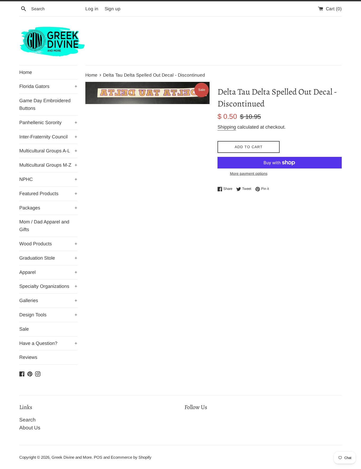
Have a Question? (48, 343)
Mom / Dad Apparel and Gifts (44, 225)
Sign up (113, 8)
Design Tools (48, 314)
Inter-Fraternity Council (48, 136)
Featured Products (48, 193)
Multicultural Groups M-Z (48, 165)
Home (25, 72)
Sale (24, 329)
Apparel (48, 272)
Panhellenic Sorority (48, 122)
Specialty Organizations (48, 286)
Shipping (226, 127)
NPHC (48, 179)
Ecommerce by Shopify (131, 457)
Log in (91, 8)
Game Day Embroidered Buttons (45, 104)
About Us (29, 427)
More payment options (248, 173)
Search (27, 420)
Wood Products (48, 243)
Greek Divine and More (72, 457)
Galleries (48, 300)
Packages (48, 207)
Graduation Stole (48, 258)
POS (98, 457)
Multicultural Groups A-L (48, 150)
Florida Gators (48, 86)
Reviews (28, 357)
